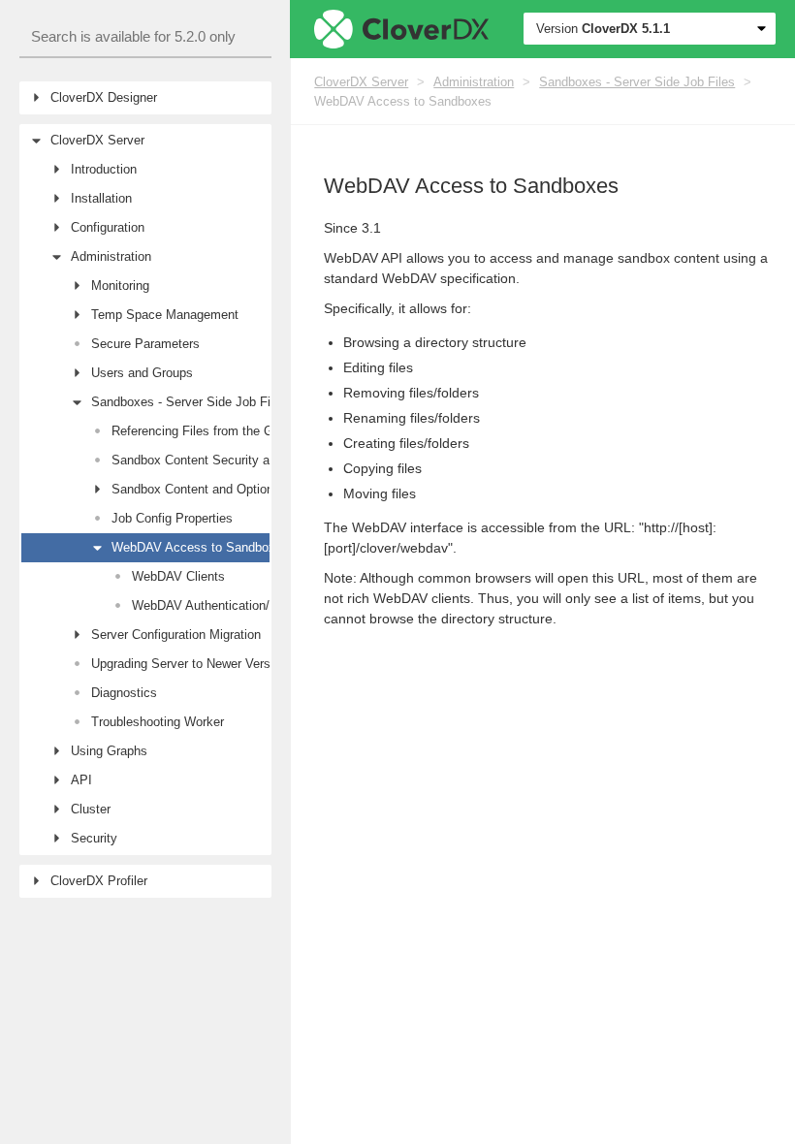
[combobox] (145, 37)
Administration (473, 82)
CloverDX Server (361, 82)
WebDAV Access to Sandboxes (403, 101)
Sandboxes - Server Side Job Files (637, 82)
